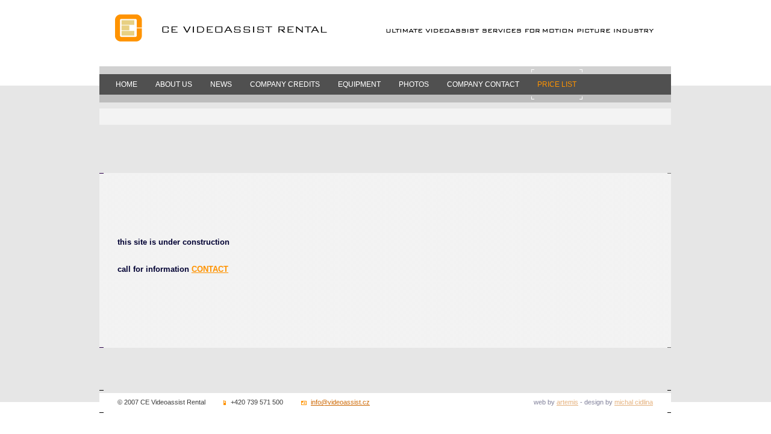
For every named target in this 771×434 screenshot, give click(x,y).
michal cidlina (633, 402)
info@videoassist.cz (340, 402)
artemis (567, 402)
